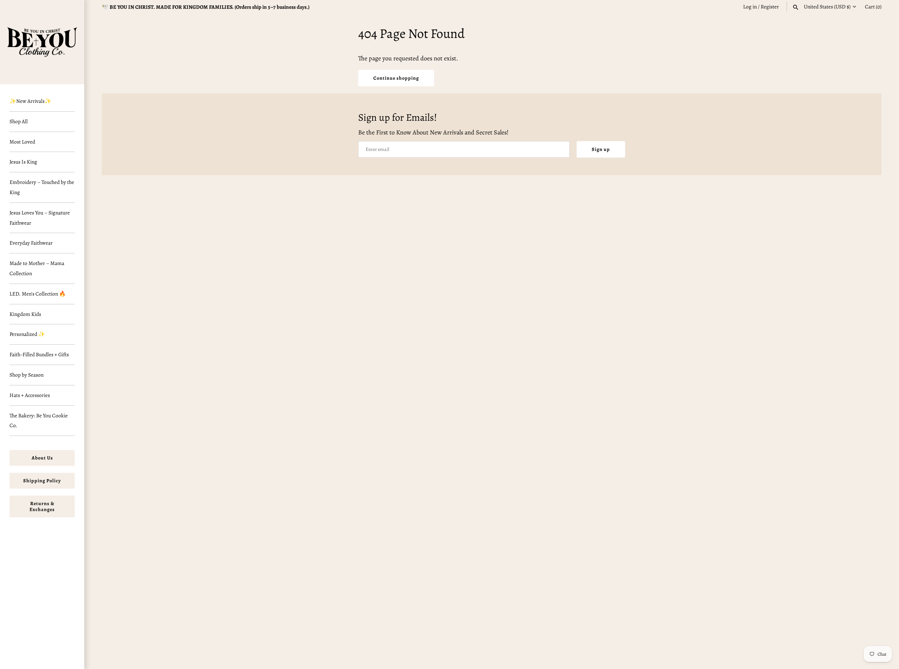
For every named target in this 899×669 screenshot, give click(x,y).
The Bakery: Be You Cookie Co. (38, 420)
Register (770, 6)
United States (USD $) (827, 7)
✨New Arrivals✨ (30, 101)
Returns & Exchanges (42, 506)
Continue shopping (396, 78)
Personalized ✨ (27, 334)
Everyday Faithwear (31, 242)
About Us (42, 458)
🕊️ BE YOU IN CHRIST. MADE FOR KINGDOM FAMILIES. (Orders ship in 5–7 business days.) (205, 7)
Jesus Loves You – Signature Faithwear (39, 217)
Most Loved (22, 141)
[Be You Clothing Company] (42, 42)
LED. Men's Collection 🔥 (37, 293)
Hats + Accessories (29, 395)
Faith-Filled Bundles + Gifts (39, 354)
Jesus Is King (23, 161)
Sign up (601, 149)
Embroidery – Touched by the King (41, 187)
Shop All (18, 121)
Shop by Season (26, 374)
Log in (750, 6)
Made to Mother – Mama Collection (36, 268)
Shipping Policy (42, 480)
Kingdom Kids (25, 314)
